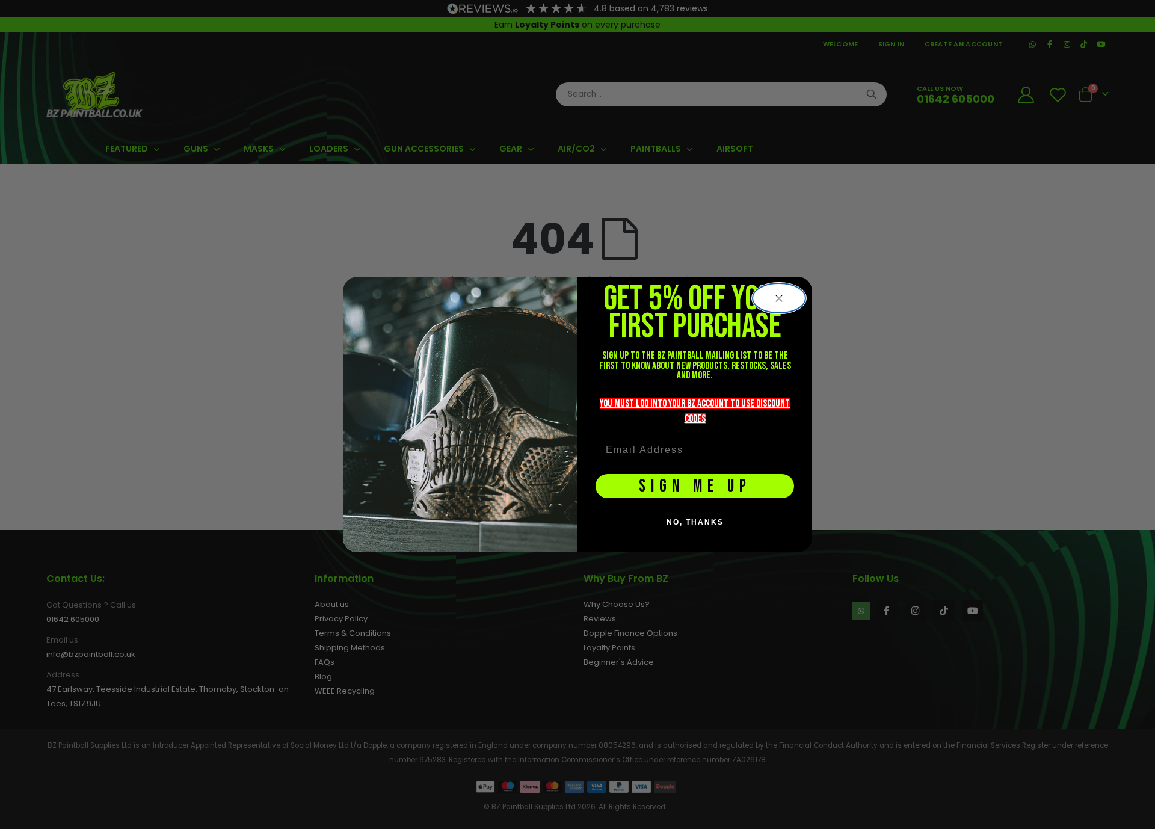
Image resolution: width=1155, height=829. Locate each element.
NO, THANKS (695, 522)
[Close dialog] (779, 298)
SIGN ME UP (695, 486)
